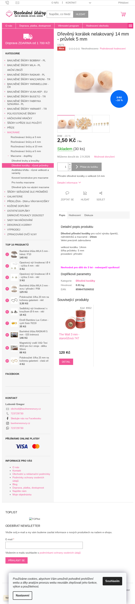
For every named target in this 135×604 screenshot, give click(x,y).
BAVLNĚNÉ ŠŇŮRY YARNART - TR (27, 108)
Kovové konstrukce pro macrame (30, 177)
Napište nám (19, 491)
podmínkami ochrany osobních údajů (60, 552)
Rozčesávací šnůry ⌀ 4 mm (26, 141)
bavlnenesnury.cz (20, 423)
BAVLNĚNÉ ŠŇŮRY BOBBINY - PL (26, 60)
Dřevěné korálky (85, 280)
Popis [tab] (62, 215)
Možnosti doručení (104, 156)
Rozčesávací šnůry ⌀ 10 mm (26, 146)
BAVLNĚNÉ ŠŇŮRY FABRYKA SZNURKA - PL (24, 102)
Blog (14, 484)
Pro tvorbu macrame (23, 182)
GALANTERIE (15, 196)
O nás (55, 2)
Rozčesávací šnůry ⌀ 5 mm (26, 151)
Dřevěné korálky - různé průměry (30, 165)
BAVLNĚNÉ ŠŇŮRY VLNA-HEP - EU (27, 91)
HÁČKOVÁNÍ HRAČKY (19, 118)
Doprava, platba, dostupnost (28, 487)
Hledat (80, 14)
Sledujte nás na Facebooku (26, 418)
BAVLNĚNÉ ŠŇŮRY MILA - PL (24, 65)
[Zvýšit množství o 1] (70, 165)
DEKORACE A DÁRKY (19, 224)
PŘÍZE (10, 127)
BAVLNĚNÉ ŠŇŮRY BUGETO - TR (26, 96)
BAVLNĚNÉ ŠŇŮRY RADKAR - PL (26, 74)
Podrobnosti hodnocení (113, 48)
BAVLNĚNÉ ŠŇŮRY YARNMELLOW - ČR (28, 85)
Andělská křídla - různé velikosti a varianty (30, 171)
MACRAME (13, 132)
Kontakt (71, 2)
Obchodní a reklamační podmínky (31, 474)
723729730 (17, 413)
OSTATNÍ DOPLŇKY (18, 210)
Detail (66, 361)
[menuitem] (9, 25)
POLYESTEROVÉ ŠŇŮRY (21, 113)
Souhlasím (112, 581)
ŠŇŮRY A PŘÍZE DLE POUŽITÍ (24, 122)
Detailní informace (67, 182)
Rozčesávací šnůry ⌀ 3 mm (26, 137)
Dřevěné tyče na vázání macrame (30, 187)
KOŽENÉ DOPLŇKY (18, 206)
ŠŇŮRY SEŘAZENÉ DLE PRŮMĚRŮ (27, 191)
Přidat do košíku (89, 166)
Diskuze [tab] (88, 215)
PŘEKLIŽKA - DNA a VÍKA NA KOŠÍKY (28, 201)
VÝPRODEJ (13, 229)
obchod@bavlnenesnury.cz (26, 408)
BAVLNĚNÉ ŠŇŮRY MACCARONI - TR (28, 79)
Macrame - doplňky (21, 156)
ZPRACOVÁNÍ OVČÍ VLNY (22, 234)
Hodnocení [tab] (75, 215)
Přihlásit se (16, 560)
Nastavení (22, 595)
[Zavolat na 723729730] (10, 2)
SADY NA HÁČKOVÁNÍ (20, 220)
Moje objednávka (21, 494)
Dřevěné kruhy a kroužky (25, 160)
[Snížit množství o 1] (70, 169)
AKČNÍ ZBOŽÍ (15, 70)
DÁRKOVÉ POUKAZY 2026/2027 (25, 215)
